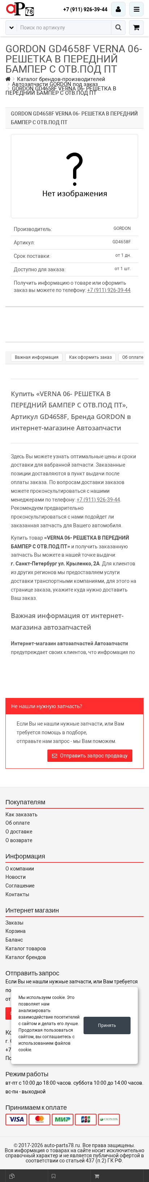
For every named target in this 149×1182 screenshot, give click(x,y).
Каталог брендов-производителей (61, 79)
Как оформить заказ (90, 357)
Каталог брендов (25, 957)
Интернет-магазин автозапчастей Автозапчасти (69, 643)
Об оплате (132, 357)
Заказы (14, 923)
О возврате (18, 840)
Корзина (15, 931)
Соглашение (19, 886)
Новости (15, 877)
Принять (107, 1025)
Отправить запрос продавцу (93, 756)
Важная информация (37, 357)
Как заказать (21, 814)
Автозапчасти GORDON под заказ (55, 84)
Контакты (17, 894)
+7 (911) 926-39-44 (85, 9)
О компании (19, 869)
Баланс (14, 940)
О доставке (18, 831)
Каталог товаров (25, 948)
